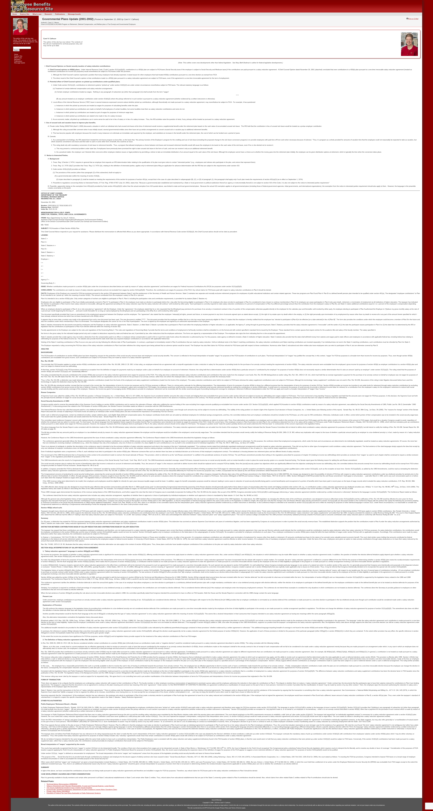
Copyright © (206, 802)
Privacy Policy (224, 808)
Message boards (74, 14)
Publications (60, 14)
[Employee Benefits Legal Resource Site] (33, 12)
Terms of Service (236, 808)
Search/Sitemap (216, 800)
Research (48, 14)
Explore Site (24, 14)
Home (14, 14)
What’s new (37, 14)
